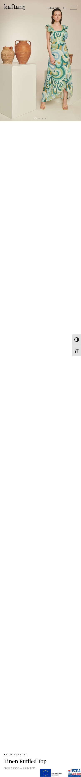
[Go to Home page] (14, 7)
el (64, 8)
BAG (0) (53, 8)
